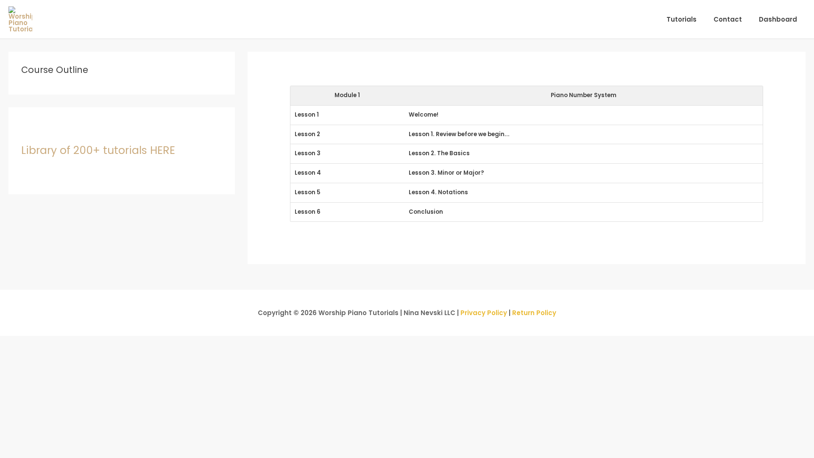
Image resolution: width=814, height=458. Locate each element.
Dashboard (778, 19)
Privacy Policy (483, 312)
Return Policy (534, 312)
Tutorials (681, 19)
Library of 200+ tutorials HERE (98, 150)
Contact (728, 19)
